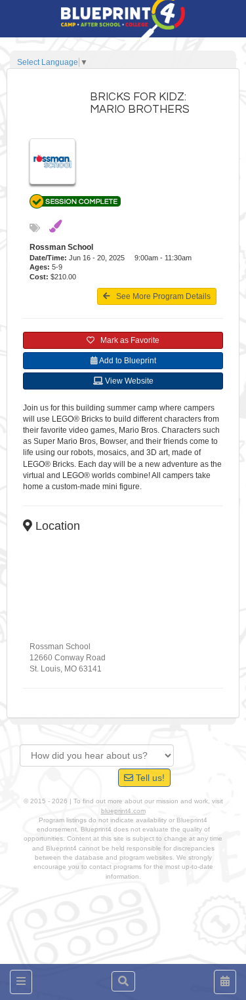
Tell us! (149, 777)
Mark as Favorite (126, 340)
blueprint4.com (123, 810)
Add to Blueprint (127, 360)
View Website (128, 381)
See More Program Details (160, 296)
